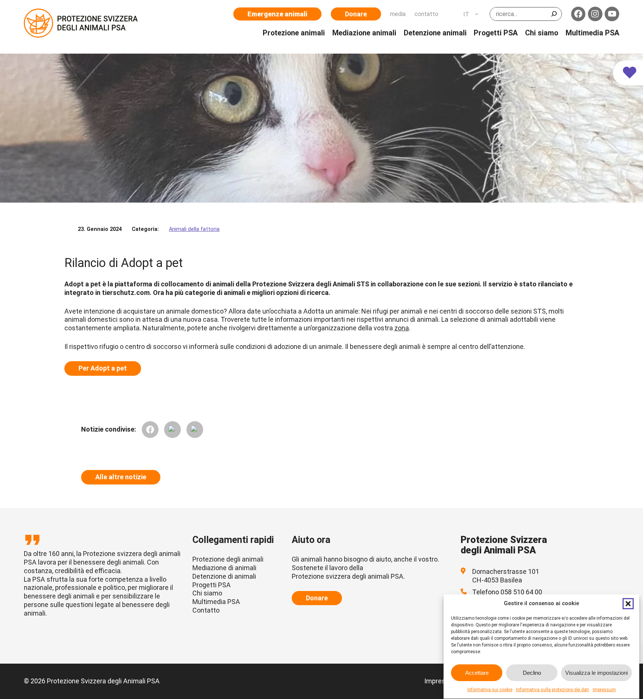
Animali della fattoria (194, 229)
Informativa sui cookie (489, 689)
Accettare (477, 673)
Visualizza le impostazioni (596, 673)
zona (401, 328)
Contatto (206, 610)
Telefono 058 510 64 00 (507, 592)
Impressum (604, 689)
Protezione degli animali (227, 559)
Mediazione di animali (224, 568)
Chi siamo (207, 593)
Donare (356, 14)
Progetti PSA (211, 585)
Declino (532, 673)
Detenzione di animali (224, 576)
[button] (628, 603)
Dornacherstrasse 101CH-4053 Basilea (505, 576)
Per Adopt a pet (103, 368)
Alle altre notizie (120, 477)
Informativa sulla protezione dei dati (552, 689)
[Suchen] (554, 13)
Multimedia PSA (216, 602)
